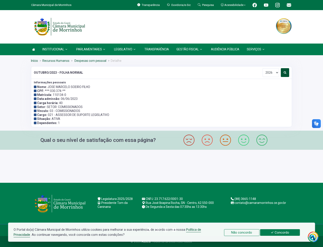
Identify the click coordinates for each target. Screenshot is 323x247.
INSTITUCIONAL (53, 49)
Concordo (281, 232)
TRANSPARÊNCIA (156, 49)
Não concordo (241, 232)
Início (34, 60)
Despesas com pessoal (90, 60)
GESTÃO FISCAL (187, 49)
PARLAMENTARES (89, 49)
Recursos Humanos (55, 60)
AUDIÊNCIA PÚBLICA (225, 49)
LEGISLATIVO (123, 49)
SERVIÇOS (254, 49)
